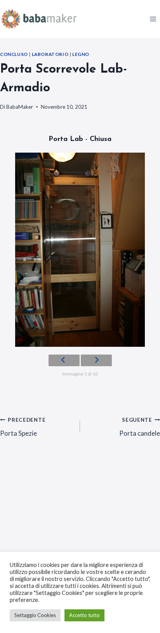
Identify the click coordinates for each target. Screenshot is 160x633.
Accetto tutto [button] (84, 615)
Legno (80, 54)
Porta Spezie (22, 427)
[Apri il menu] (153, 19)
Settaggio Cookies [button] (35, 615)
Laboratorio (50, 54)
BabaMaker (19, 107)
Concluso (14, 54)
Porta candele (139, 427)
